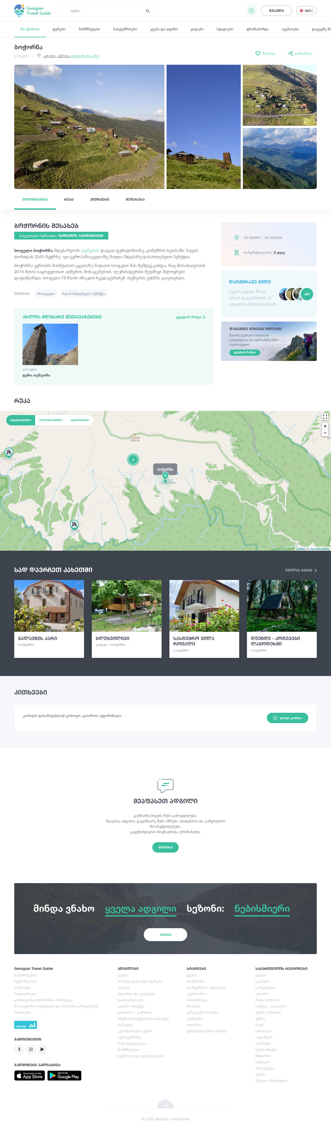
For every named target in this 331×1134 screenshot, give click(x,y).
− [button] (325, 432)
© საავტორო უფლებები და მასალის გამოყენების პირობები (56, 1009)
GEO (308, 11)
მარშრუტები (89, 29)
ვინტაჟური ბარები (202, 1012)
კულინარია (196, 993)
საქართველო (25, 975)
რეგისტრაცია (25, 993)
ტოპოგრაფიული (50, 420)
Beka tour (262, 1055)
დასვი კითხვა (291, 718)
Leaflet (300, 549)
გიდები (197, 29)
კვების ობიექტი (131, 1006)
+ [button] (325, 426)
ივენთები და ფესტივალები (141, 1055)
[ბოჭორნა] (165, 480)
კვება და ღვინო (164, 29)
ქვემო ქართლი (268, 1012)
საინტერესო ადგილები (206, 987)
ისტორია (194, 1024)
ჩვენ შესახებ (25, 981)
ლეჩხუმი (263, 1043)
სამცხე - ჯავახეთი (271, 1006)
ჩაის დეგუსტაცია (132, 1043)
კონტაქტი (22, 987)
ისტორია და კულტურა (136, 993)
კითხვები (99, 199)
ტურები (59, 29)
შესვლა (276, 10)
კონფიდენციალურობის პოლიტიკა (43, 1000)
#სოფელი (46, 293)
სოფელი (21, 56)
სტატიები (225, 29)
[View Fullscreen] (325, 416)
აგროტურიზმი (129, 1037)
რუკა (68, 199)
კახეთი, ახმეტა (71, 56)
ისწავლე (125, 1024)
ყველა (123, 975)
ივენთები (290, 29)
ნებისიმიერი (266, 1049)
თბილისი (263, 1031)
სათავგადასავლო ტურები (140, 981)
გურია (260, 1018)
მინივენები (265, 1068)
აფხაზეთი (264, 1037)
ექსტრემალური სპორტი (207, 1031)
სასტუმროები (125, 29)
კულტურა (195, 1018)
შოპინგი (194, 1006)
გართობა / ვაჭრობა (135, 1012)
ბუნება (124, 987)
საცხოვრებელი (131, 1000)
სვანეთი (262, 981)
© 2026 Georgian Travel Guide (165, 1119)
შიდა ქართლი (267, 1000)
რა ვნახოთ (30, 29)
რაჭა (259, 1024)
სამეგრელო (265, 987)
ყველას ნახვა (189, 317)
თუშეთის (90, 250)
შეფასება (135, 199)
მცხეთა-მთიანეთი (271, 1080)
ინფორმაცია (35, 199)
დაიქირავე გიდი (250, 282)
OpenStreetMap (320, 549)
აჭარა (260, 1074)
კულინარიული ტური (135, 1031)
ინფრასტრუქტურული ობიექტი (143, 1018)
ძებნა (165, 934)
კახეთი (261, 993)
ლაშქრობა (196, 981)
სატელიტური (80, 420)
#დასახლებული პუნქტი (83, 293)
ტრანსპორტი (257, 29)
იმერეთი (262, 1062)
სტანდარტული (20, 420)
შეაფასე (165, 847)
